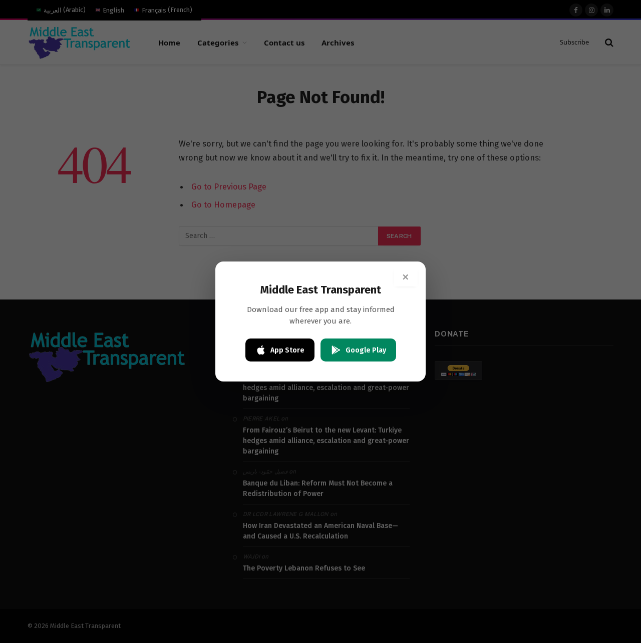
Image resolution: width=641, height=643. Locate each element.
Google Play (366, 350)
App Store (287, 350)
